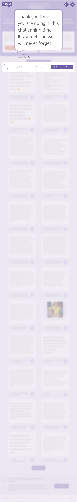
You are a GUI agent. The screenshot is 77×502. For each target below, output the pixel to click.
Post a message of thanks (63, 67)
